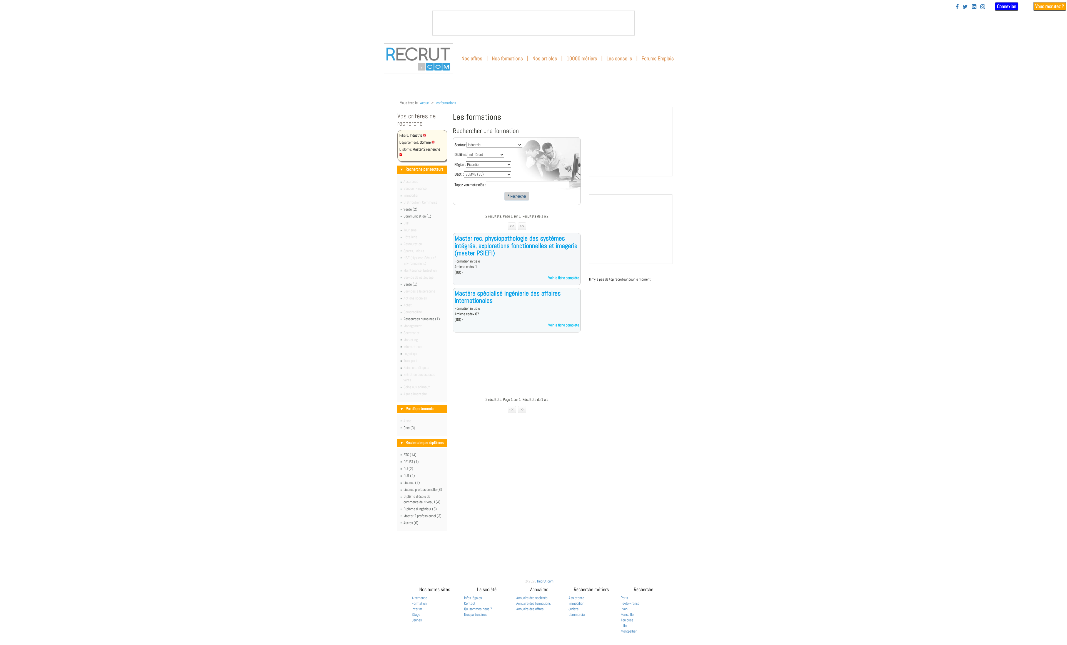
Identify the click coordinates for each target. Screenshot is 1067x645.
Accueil (425, 102)
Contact (469, 603)
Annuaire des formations (533, 603)
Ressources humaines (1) (421, 318)
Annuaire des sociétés (531, 597)
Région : (460, 164)
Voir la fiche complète (563, 277)
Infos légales (473, 597)
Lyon (624, 608)
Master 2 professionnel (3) (422, 515)
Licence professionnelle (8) (422, 489)
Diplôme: (461, 154)
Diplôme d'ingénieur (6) (420, 508)
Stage (416, 614)
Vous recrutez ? (1049, 6)
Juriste (574, 608)
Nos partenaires (475, 614)
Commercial (577, 614)
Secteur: (461, 144)
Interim (417, 608)
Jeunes (417, 620)
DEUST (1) (411, 461)
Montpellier (629, 631)
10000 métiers (582, 58)
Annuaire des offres (530, 608)
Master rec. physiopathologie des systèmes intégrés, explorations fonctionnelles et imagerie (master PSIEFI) (516, 245)
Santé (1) (410, 284)
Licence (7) (411, 482)
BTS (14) (410, 454)
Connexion (1006, 6)
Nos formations (507, 58)
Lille (624, 625)
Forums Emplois (658, 58)
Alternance (419, 597)
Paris (624, 597)
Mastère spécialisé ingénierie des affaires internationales (508, 297)
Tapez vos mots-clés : (470, 184)
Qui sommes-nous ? (478, 608)
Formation (419, 603)
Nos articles (544, 58)
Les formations (445, 102)
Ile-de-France (630, 603)
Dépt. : (459, 174)
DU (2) (408, 468)
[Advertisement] (517, 366)
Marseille (627, 614)
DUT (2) (409, 475)
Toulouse (627, 620)
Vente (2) (410, 209)
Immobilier (576, 603)
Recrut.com (545, 581)
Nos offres (472, 58)
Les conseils (619, 58)
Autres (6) (410, 522)
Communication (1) (417, 216)
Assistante (576, 597)
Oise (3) (409, 427)
